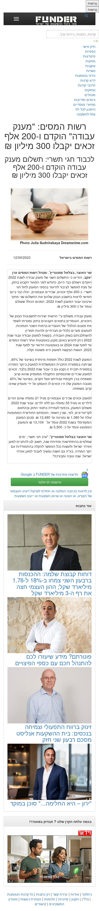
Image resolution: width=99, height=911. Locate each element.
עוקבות (90, 65)
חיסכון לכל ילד (85, 109)
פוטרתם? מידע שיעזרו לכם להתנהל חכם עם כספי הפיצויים (53, 659)
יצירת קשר (60, 894)
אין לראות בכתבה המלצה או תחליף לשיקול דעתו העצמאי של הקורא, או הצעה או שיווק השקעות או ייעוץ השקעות (51, 493)
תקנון (75, 899)
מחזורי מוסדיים (84, 104)
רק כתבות (43, 894)
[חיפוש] (88, 15)
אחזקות (90, 89)
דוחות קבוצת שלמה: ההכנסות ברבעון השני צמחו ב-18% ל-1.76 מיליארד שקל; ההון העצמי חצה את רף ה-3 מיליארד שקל (52, 583)
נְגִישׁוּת (92, 3)
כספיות (90, 51)
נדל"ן (85, 899)
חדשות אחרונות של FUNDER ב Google (49, 474)
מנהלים (90, 94)
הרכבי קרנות (86, 85)
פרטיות (63, 899)
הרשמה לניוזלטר (49, 482)
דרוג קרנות (87, 80)
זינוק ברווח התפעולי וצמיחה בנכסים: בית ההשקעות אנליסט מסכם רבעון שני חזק (54, 732)
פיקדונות (89, 56)
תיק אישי (89, 46)
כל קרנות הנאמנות (20, 894)
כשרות (90, 70)
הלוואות (49, 899)
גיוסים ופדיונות (84, 99)
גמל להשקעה (86, 114)
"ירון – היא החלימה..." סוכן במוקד (51, 803)
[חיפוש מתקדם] (96, 40)
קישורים (40, 903)
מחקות (90, 60)
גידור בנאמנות (85, 75)
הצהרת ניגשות (30, 899)
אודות (75, 894)
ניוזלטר (87, 894)
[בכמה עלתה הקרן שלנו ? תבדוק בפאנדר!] (49, 856)
